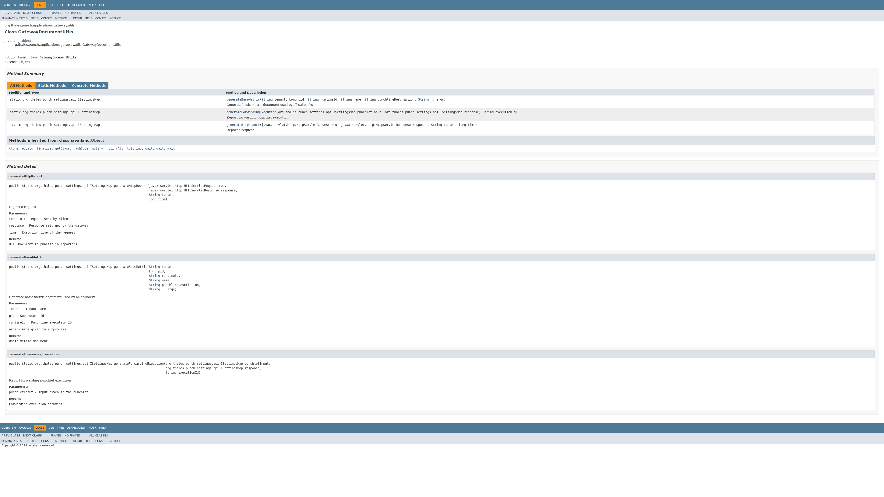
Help (102, 5)
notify (97, 148)
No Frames (72, 12)
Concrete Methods (89, 85)
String (267, 99)
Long (293, 99)
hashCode (80, 148)
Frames (56, 12)
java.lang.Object (18, 41)
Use (51, 5)
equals (27, 148)
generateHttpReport (243, 125)
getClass (62, 148)
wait (149, 148)
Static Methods (52, 85)
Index (92, 5)
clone (13, 148)
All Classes (98, 12)
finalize (44, 148)
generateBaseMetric (243, 99)
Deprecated (76, 5)
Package (25, 5)
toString (134, 148)
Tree (60, 5)
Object (24, 62)
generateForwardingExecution (251, 112)
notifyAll (115, 148)
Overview (8, 5)
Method (61, 18)
